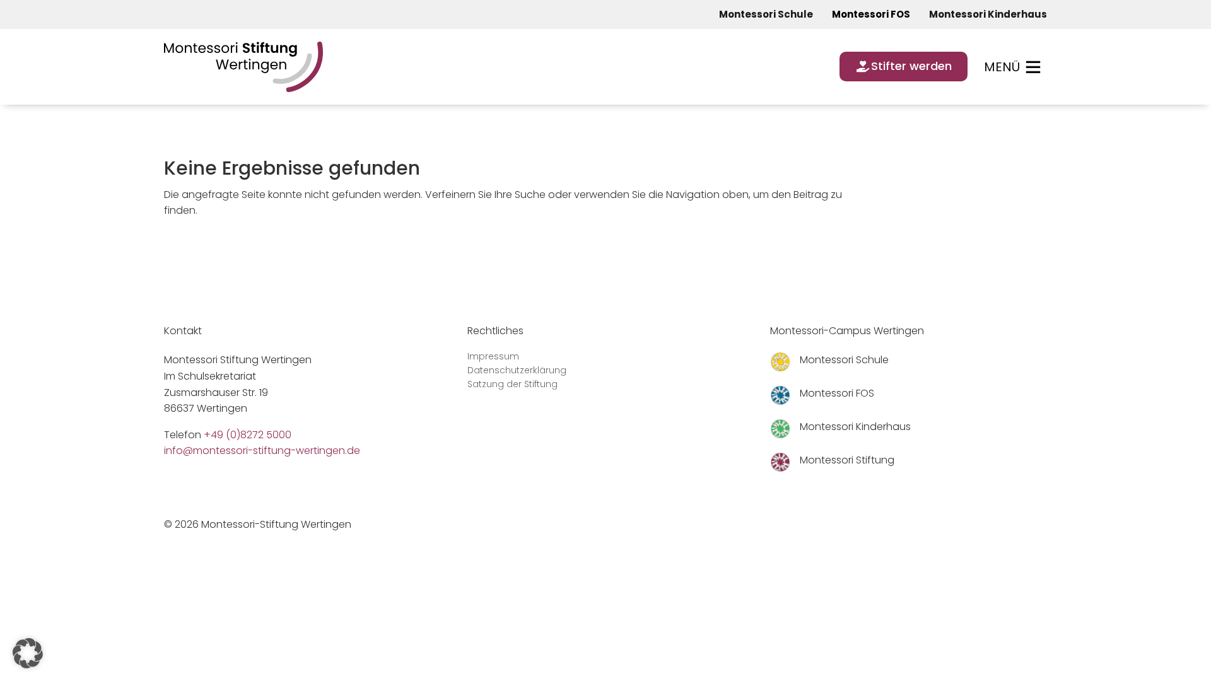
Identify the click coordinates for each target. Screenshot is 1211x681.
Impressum (493, 357)
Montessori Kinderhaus (988, 14)
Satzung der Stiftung (512, 385)
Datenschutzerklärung (516, 371)
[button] (28, 653)
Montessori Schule (766, 14)
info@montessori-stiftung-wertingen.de (262, 450)
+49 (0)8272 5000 (247, 435)
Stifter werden (911, 66)
